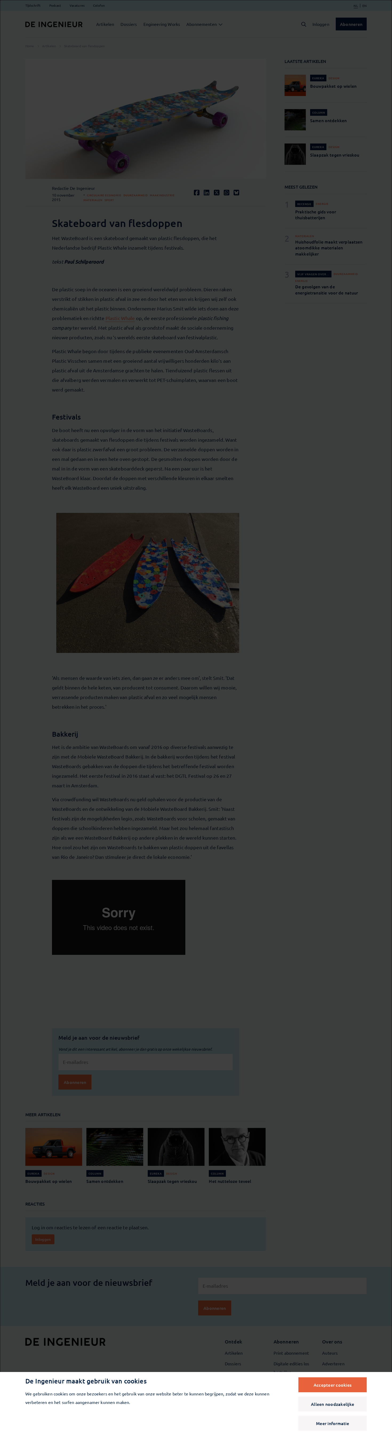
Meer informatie (332, 1423)
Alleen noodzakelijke (332, 1404)
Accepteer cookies (332, 1385)
